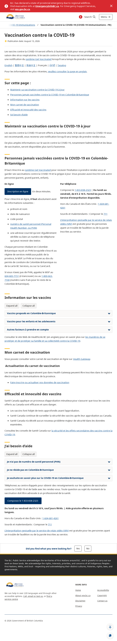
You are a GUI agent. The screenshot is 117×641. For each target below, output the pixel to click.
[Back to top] (110, 626)
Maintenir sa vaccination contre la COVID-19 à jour (37, 89)
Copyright (102, 595)
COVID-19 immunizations (21, 24)
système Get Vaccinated (39, 59)
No (87, 548)
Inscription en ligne (17, 191)
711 (105, 213)
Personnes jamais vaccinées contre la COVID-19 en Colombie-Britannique (49, 94)
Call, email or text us (33, 596)
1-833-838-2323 (83, 190)
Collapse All (29, 305)
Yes (78, 548)
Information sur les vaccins (25, 99)
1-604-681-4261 (50, 518)
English (8, 65)
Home (78, 590)
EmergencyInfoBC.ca (47, 6)
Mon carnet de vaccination (24, 104)
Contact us (102, 600)
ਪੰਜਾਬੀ (52, 65)
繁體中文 (19, 65)
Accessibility (103, 590)
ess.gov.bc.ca (22, 9)
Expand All (11, 305)
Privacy (78, 606)
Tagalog (62, 65)
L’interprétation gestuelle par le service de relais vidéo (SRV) (37, 530)
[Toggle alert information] (80, 17)
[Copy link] (110, 635)
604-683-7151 (12, 276)
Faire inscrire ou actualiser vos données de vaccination (39, 382)
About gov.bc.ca (82, 595)
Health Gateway (81, 359)
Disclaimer (80, 600)
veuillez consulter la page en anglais (67, 71)
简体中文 (31, 65)
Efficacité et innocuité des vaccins (28, 109)
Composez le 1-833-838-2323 (23, 500)
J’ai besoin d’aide (19, 114)
